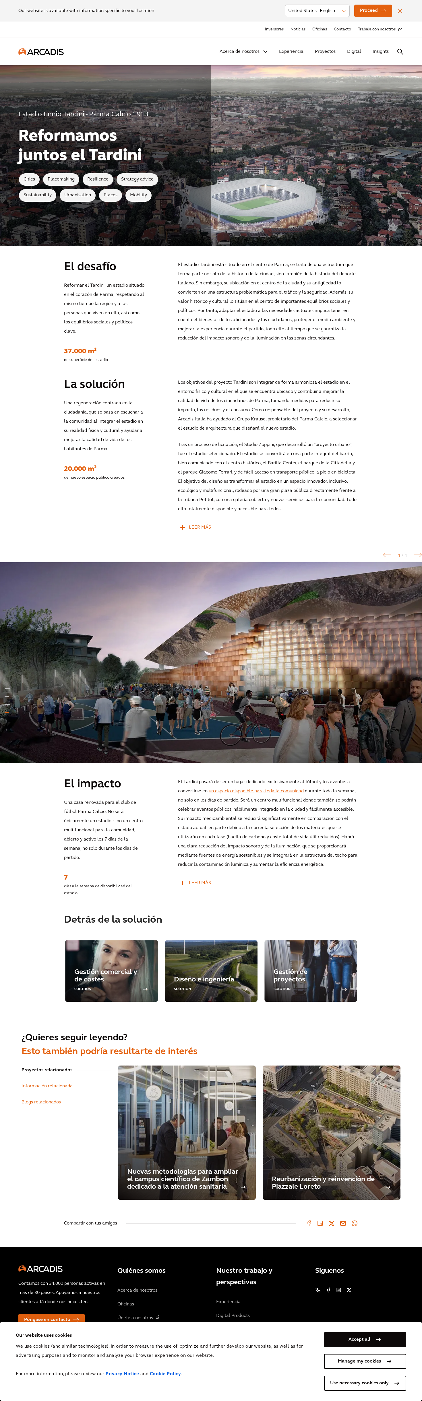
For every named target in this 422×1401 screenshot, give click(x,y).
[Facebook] (308, 1223)
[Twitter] (331, 1223)
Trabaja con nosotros (377, 29)
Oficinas (319, 29)
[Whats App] (354, 1223)
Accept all (359, 1339)
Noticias (298, 29)
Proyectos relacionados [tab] (47, 1070)
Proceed (369, 10)
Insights (381, 51)
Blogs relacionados (41, 1102)
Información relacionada (47, 1086)
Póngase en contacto (47, 1319)
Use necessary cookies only (359, 1383)
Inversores (274, 29)
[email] (343, 1223)
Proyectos (325, 51)
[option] (211, 662)
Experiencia (291, 51)
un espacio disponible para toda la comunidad (256, 791)
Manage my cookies (359, 1361)
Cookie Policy (165, 1374)
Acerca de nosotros (240, 51)
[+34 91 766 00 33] (318, 1290)
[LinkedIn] (320, 1223)
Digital (354, 51)
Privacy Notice (122, 1374)
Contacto (342, 29)
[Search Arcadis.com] (400, 51)
